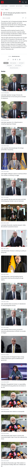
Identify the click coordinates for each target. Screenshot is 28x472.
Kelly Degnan (9, 65)
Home (2, 9)
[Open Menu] (26, 2)
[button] (4, 6)
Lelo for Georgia (18, 65)
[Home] (2, 2)
